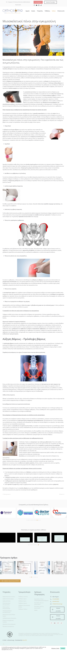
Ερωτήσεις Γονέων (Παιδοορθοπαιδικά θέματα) (41, 599)
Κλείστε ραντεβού (58, 609)
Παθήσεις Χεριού (22, 603)
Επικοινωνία (61, 11)
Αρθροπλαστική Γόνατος (9, 596)
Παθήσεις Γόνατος (23, 596)
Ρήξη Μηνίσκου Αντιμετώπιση (6, 604)
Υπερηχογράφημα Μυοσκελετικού (7, 611)
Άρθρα (54, 11)
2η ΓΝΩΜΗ (38, 2)
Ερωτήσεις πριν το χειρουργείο (39, 603)
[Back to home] (12, 11)
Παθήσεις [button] (47, 11)
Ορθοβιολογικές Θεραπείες (9, 618)
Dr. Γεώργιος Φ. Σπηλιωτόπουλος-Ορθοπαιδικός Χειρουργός (18, 3)
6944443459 (55, 601)
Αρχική (27, 11)
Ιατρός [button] (33, 11)
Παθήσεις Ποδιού (22, 609)
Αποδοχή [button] (63, 648)
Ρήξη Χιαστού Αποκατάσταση (6, 607)
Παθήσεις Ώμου (22, 601)
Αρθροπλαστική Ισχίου (8, 599)
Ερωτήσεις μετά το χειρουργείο (39, 607)
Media (35, 610)
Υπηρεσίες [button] (40, 11)
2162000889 (55, 599)
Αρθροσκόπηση (6, 601)
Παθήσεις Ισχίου (22, 599)
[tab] (28, 544)
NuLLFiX (25, 640)
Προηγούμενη (6, 494)
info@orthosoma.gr (57, 604)
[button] (3, 644)
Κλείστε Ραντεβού (50, 2)
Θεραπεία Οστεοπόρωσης (9, 624)
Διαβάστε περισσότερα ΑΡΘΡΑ (11, 581)
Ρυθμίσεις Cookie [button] (55, 648)
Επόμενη (61, 494)
